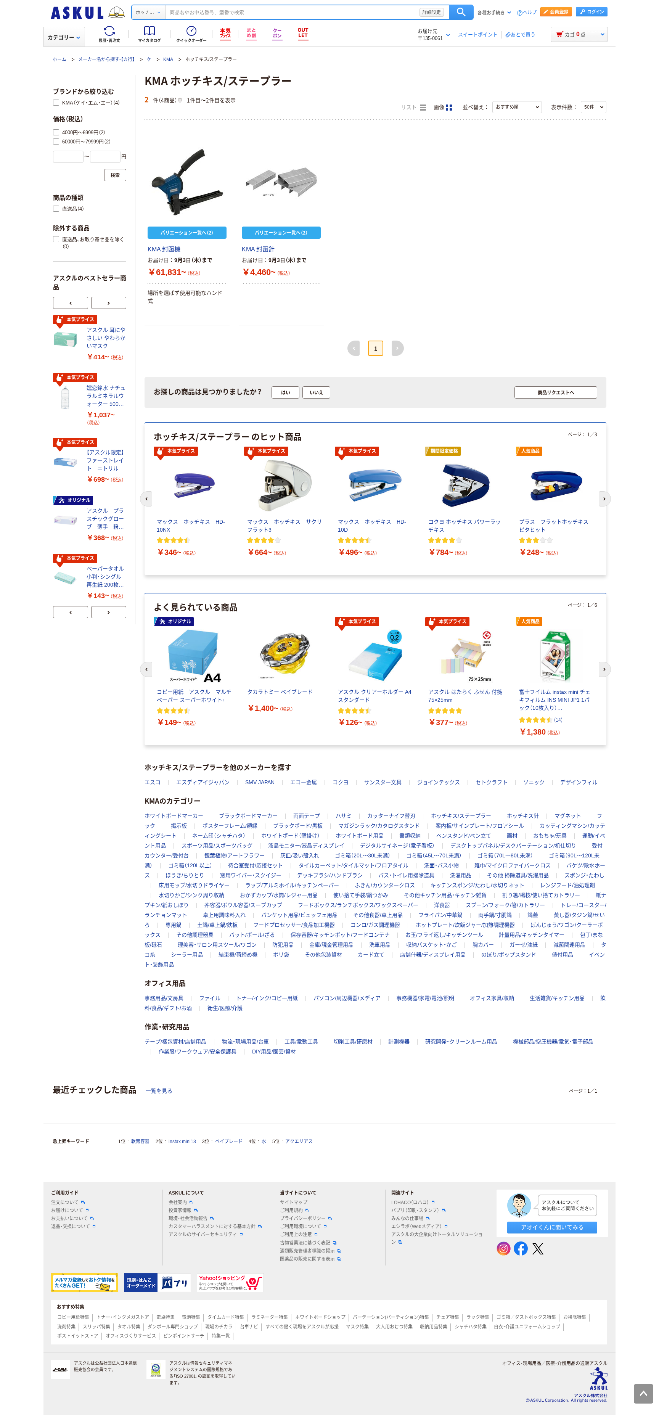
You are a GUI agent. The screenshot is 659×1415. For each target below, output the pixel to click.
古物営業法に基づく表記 (305, 1243)
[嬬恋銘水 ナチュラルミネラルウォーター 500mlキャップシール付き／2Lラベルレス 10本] (66, 397)
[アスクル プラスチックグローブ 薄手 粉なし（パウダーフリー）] (66, 520)
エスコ (153, 782)
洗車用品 (380, 945)
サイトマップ (293, 1202)
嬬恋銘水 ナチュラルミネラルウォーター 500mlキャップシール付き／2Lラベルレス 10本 (106, 396)
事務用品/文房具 (164, 998)
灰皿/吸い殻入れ (299, 855)
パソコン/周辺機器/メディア (347, 998)
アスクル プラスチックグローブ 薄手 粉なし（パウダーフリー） (105, 519)
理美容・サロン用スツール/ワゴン (217, 945)
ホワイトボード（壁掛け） (290, 836)
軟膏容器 (140, 1141)
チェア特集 (447, 1317)
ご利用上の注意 (296, 1234)
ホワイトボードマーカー (174, 816)
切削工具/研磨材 (353, 1042)
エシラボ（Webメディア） (416, 1226)
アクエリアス (299, 1141)
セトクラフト (492, 782)
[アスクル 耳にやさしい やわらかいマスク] (66, 339)
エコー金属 (303, 782)
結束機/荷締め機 (238, 955)
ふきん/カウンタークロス (385, 885)
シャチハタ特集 (471, 1327)
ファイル (209, 998)
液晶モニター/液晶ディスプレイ (306, 846)
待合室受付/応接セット (255, 865)
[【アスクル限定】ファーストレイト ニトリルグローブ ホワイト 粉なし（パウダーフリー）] (66, 462)
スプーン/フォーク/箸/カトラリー (505, 905)
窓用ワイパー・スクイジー (250, 875)
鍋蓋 (532, 915)
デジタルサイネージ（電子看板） (397, 846)
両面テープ (306, 816)
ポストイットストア (77, 1336)
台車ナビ (249, 1327)
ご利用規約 (291, 1210)
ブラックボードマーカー (248, 816)
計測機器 (399, 1042)
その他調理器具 (195, 935)
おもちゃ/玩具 (550, 836)
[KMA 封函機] (187, 182)
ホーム (59, 59)
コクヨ (341, 782)
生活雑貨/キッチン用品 (557, 998)
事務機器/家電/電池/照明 (425, 998)
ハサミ (344, 816)
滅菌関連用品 (569, 945)
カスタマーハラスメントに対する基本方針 (212, 1226)
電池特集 (191, 1317)
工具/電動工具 (301, 1042)
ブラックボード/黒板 (298, 826)
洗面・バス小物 (441, 865)
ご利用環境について (300, 1226)
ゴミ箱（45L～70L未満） (434, 855)
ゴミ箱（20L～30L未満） (363, 855)
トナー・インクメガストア (122, 1317)
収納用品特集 (433, 1327)
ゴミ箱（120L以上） (190, 865)
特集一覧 (221, 1336)
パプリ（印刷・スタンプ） (415, 1210)
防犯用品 (283, 945)
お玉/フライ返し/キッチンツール (444, 935)
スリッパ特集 (96, 1327)
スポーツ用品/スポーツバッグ (217, 846)
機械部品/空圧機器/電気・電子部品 (553, 1042)
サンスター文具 (383, 782)
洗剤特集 (66, 1327)
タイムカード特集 (225, 1317)
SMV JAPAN (260, 782)
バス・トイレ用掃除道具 (406, 875)
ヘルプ (530, 12)
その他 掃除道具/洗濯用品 (518, 875)
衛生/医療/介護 (225, 1008)
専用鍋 (174, 925)
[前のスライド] (70, 303)
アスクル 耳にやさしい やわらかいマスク (106, 338)
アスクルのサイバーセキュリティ (203, 1234)
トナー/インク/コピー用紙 (267, 998)
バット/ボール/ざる (252, 935)
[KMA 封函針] (281, 182)
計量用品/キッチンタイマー (531, 935)
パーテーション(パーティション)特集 (391, 1317)
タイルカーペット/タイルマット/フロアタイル (353, 865)
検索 (461, 12)
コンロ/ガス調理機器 (375, 925)
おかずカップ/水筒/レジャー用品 (279, 895)
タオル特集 (128, 1327)
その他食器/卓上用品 (378, 915)
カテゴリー (61, 37)
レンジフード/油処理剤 (567, 885)
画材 (512, 836)
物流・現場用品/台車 (245, 1042)
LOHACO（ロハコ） (410, 1202)
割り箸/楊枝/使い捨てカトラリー (541, 895)
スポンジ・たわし (584, 875)
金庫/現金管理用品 (331, 945)
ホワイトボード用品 (360, 836)
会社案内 (178, 1202)
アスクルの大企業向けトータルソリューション (437, 1238)
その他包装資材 (323, 955)
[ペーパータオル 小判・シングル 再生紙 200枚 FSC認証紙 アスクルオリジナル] (66, 578)
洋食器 (442, 905)
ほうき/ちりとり (185, 875)
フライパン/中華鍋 (440, 915)
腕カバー (483, 945)
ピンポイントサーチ (183, 1336)
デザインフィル (579, 782)
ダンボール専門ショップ (173, 1327)
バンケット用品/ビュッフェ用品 (299, 915)
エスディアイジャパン (203, 782)
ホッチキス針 (523, 816)
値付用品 (562, 955)
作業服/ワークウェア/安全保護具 (197, 1051)
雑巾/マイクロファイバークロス (512, 865)
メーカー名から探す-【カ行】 (106, 59)
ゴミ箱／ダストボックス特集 (526, 1317)
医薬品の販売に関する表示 (307, 1259)
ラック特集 (477, 1317)
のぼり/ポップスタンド (508, 955)
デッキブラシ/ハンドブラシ (330, 875)
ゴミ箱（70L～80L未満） (505, 855)
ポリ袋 (281, 955)
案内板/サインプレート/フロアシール (480, 826)
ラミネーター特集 (269, 1317)
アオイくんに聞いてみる (552, 1227)
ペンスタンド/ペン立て (463, 836)
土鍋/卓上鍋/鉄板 (217, 925)
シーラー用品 (187, 955)
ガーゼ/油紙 (524, 945)
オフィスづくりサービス (131, 1336)
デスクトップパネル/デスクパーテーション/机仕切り (513, 846)
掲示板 (179, 826)
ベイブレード (229, 1141)
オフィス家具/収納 (492, 998)
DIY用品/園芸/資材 (274, 1051)
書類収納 (410, 836)
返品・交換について (70, 1226)
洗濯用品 (460, 875)
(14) (558, 719)
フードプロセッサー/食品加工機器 (294, 925)
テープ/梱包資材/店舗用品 (175, 1042)
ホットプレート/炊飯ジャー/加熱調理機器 (465, 925)
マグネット (568, 816)
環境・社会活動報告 (188, 1218)
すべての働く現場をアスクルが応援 (302, 1327)
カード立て (371, 955)
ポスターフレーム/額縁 (230, 826)
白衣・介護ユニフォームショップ (527, 1327)
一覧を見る (159, 1091)
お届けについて (67, 1210)
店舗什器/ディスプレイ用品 (433, 955)
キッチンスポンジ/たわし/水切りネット (477, 885)
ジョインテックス (438, 782)
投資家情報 (180, 1210)
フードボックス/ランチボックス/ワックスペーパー (358, 905)
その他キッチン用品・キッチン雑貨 (445, 895)
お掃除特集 (574, 1317)
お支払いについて (69, 1218)
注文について (65, 1202)
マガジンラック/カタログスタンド (379, 826)
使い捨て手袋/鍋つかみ (360, 895)
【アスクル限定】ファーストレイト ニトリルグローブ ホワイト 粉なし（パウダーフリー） (105, 461)
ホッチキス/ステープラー (461, 816)
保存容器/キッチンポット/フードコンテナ (340, 935)
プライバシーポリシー (303, 1218)
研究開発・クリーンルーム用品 (461, 1042)
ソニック (534, 782)
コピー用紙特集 (73, 1317)
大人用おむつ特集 (394, 1327)
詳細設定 (432, 12)
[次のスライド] (108, 303)
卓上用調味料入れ (224, 915)
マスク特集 (357, 1327)
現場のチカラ (219, 1327)
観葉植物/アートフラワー (234, 855)
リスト (409, 107)
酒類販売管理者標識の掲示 (307, 1251)
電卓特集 (165, 1317)
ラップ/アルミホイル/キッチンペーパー (292, 885)
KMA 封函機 (164, 249)
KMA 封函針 (258, 249)
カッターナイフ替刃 (391, 816)
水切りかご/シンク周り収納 (191, 895)
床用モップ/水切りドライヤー (194, 885)
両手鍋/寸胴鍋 (495, 915)
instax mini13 (182, 1141)
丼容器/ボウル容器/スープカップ (243, 905)
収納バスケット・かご (431, 945)
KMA (168, 59)
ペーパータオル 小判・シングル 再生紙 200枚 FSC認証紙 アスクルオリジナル (106, 577)
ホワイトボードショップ (320, 1317)
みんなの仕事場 (407, 1218)
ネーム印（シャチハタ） (219, 836)
